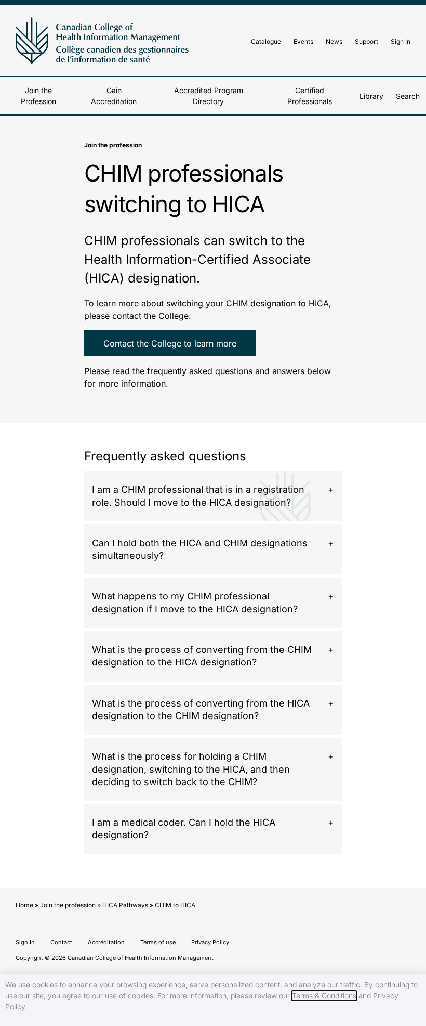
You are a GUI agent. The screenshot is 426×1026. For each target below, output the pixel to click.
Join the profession (68, 905)
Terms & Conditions (324, 995)
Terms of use (158, 942)
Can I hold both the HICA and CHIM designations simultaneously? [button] (200, 549)
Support (366, 41)
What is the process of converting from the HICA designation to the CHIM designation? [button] (201, 709)
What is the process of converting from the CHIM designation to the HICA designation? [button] (202, 656)
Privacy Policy (210, 942)
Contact (61, 942)
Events (303, 41)
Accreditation (106, 942)
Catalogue (266, 41)
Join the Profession (38, 96)
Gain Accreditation (114, 96)
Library (371, 96)
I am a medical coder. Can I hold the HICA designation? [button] (183, 828)
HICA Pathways (125, 905)
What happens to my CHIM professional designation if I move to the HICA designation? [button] (195, 602)
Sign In (400, 41)
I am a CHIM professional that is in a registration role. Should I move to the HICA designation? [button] (198, 495)
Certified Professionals (309, 96)
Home (24, 905)
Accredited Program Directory (208, 96)
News (334, 41)
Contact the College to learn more (169, 343)
